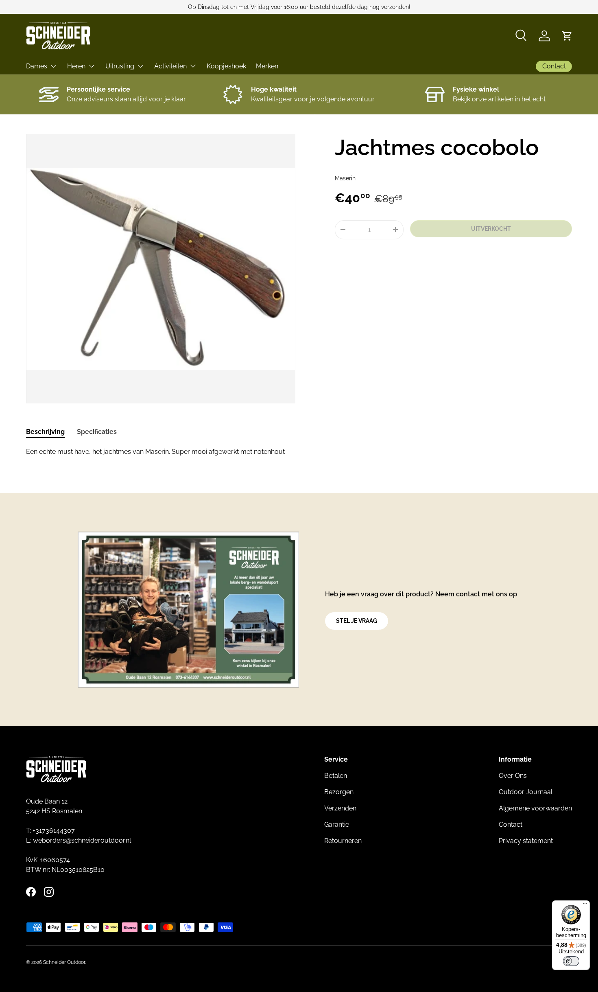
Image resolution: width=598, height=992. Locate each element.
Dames (36, 66)
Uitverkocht (491, 229)
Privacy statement (526, 841)
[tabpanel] (160, 452)
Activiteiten (170, 66)
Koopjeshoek (226, 66)
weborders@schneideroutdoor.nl (82, 840)
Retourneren (343, 841)
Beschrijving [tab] (45, 432)
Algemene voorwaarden (535, 808)
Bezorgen (339, 792)
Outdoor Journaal (525, 792)
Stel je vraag (356, 621)
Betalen (335, 776)
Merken (267, 66)
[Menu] (585, 905)
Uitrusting (119, 66)
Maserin (345, 178)
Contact (510, 824)
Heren (76, 66)
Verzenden (340, 808)
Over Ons (513, 776)
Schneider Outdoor (64, 962)
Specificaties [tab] (97, 432)
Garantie (336, 824)
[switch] (571, 961)
